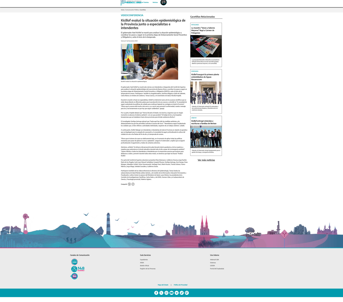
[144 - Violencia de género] (74, 276)
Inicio (122, 10)
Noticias (153, 2)
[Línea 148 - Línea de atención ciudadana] (74, 262)
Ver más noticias (206, 160)
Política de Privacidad (180, 285)
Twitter (129, 184)
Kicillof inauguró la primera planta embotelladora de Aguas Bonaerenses (205, 76)
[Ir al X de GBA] (161, 293)
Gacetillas (143, 10)
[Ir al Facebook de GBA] (156, 293)
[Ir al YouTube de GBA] (172, 293)
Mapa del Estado (163, 285)
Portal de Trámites (142, 2)
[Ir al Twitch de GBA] (187, 293)
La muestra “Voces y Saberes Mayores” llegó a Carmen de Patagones (203, 30)
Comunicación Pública (132, 10)
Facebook (132, 184)
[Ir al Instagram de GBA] (166, 293)
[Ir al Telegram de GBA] (177, 293)
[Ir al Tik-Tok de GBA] (182, 293)
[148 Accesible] (77, 269)
